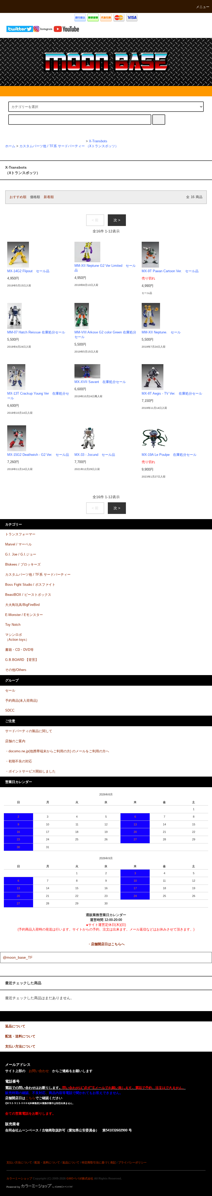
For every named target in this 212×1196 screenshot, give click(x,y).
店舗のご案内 (15, 741)
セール (10, 690)
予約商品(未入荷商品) (21, 700)
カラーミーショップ (19, 1178)
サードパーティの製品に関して (28, 731)
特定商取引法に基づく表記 (99, 1162)
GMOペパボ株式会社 (79, 1178)
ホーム (10, 146)
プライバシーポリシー (132, 1162)
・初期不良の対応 (18, 761)
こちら (30, 1098)
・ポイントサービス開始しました (30, 771)
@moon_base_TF (18, 957)
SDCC (9, 710)
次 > (116, 220)
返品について (70, 1162)
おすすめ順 (18, 197)
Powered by (13, 1187)
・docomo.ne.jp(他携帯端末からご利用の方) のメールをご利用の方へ (57, 751)
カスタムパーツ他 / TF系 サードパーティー (52, 146)
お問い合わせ (39, 1071)
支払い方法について (19, 1162)
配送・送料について (47, 1162)
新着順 (49, 197)
